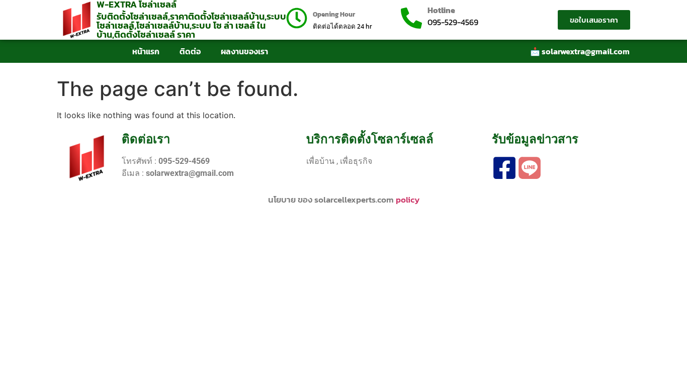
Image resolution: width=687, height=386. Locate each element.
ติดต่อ (190, 51)
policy (407, 199)
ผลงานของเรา (244, 51)
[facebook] (504, 167)
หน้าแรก (145, 51)
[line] (529, 167)
